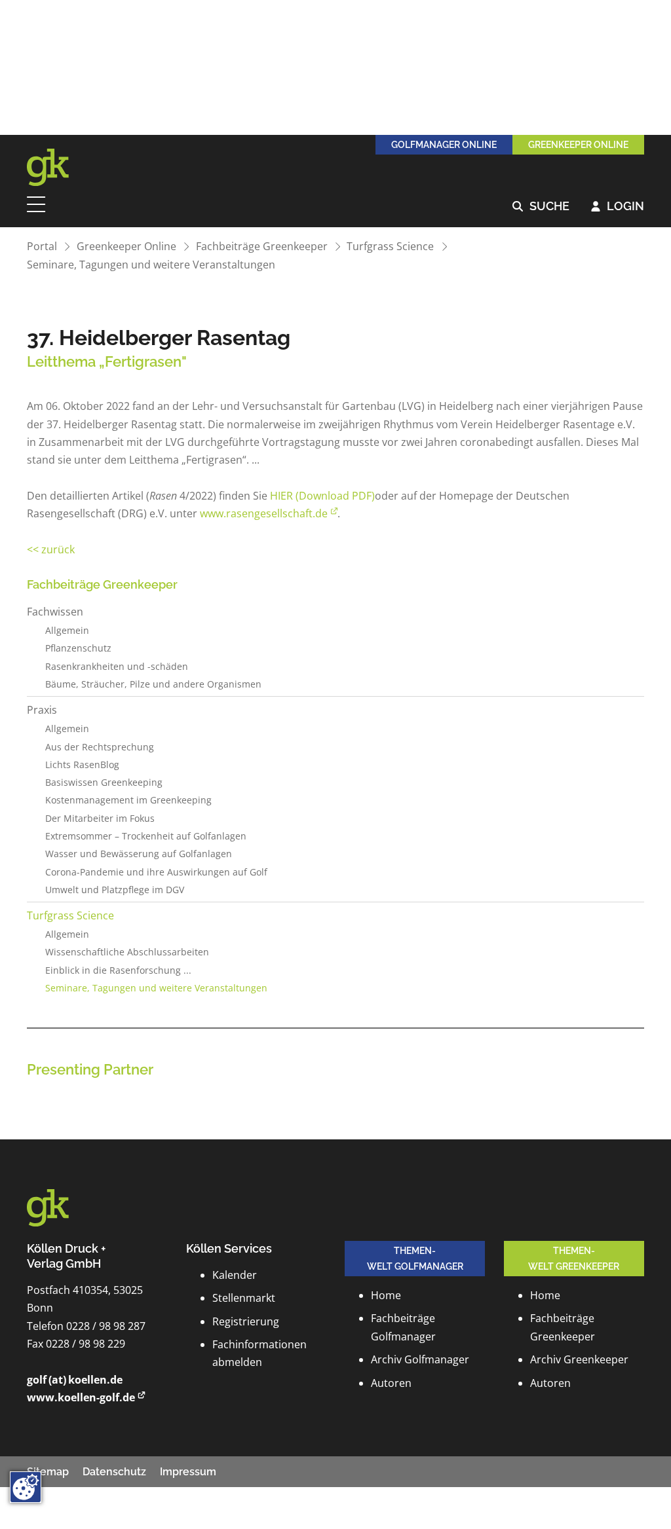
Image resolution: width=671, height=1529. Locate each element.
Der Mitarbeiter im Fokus (100, 818)
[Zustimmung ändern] (25, 1487)
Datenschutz (114, 1471)
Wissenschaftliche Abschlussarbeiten (127, 952)
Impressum (188, 1471)
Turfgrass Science (390, 246)
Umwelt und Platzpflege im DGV (114, 889)
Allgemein (67, 630)
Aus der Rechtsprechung (99, 747)
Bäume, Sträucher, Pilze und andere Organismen (153, 684)
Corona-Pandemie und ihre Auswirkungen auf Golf (156, 872)
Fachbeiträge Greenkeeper (262, 246)
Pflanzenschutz (78, 648)
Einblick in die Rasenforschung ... (118, 970)
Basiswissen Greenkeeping (104, 782)
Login (617, 206)
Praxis (42, 710)
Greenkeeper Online (126, 246)
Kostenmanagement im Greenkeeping (128, 800)
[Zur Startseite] (56, 168)
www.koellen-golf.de (81, 1397)
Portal (42, 246)
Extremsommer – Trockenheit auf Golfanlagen (145, 836)
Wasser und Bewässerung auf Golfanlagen (138, 853)
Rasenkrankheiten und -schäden (116, 666)
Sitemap (48, 1471)
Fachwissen (55, 611)
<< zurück (51, 549)
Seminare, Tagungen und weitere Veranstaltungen (151, 264)
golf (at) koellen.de (75, 1379)
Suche (540, 206)
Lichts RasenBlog (82, 764)
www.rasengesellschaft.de (264, 513)
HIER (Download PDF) (322, 495)
